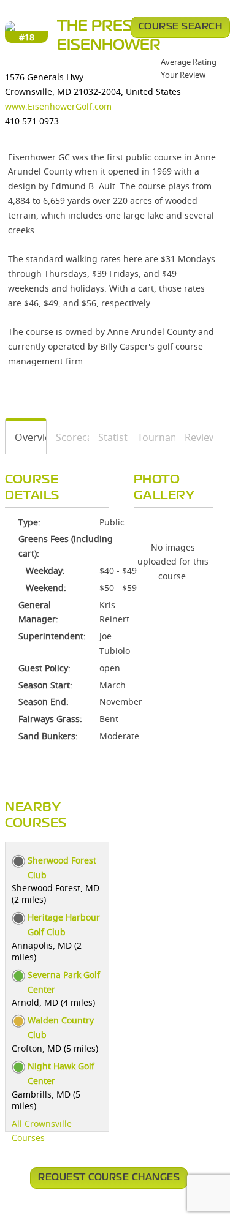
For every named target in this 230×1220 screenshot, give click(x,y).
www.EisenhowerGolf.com (58, 106)
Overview (26, 437)
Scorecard (68, 437)
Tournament (152, 437)
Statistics (109, 437)
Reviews (194, 437)
